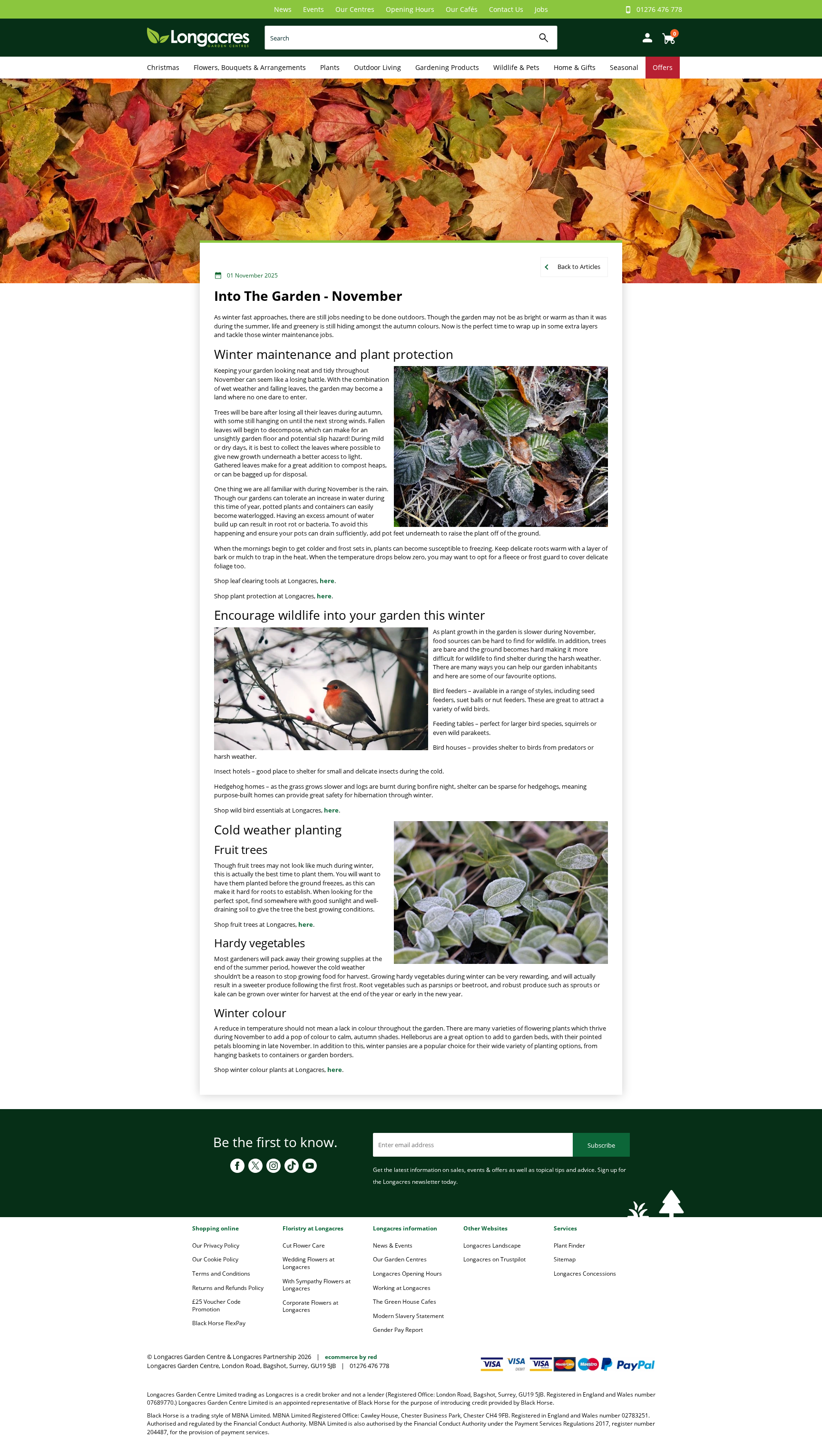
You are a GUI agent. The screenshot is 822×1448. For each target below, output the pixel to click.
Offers (663, 67)
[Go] (544, 38)
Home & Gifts (575, 67)
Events (313, 9)
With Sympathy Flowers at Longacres (317, 1285)
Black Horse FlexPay (218, 1323)
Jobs (541, 9)
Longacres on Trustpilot (494, 1259)
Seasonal (624, 67)
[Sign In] (645, 37)
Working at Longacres (402, 1288)
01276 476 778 (659, 9)
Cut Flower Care (304, 1245)
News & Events (392, 1245)
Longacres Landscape (492, 1245)
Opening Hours (410, 9)
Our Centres (354, 9)
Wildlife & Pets (516, 67)
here (327, 580)
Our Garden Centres (400, 1259)
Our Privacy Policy (215, 1245)
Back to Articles (579, 266)
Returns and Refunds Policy (228, 1288)
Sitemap (565, 1259)
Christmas (163, 67)
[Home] (198, 37)
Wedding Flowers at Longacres (308, 1263)
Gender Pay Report (398, 1330)
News (283, 9)
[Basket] (666, 35)
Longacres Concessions (585, 1273)
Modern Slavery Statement (408, 1316)
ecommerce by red (351, 1357)
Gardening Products (447, 67)
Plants (330, 67)
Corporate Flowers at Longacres (310, 1306)
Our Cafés (462, 9)
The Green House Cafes (404, 1302)
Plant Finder (569, 1245)
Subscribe (601, 1145)
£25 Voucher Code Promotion (216, 1305)
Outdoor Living (377, 67)
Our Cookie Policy (215, 1259)
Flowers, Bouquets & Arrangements (250, 67)
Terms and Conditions (221, 1273)
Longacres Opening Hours (407, 1273)
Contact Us (506, 9)
